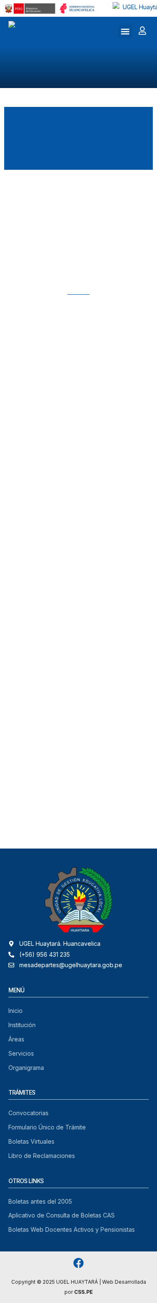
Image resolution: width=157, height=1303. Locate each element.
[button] (125, 32)
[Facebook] (78, 1263)
